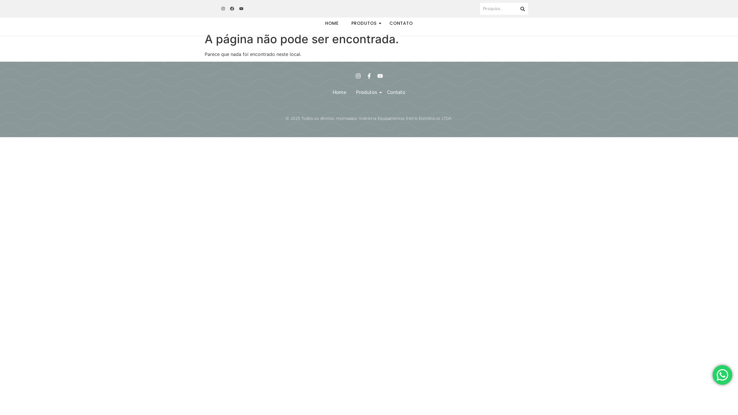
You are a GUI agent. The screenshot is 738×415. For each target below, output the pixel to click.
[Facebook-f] (369, 76)
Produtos (364, 23)
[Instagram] (223, 8)
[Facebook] (232, 8)
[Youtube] (241, 8)
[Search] (522, 9)
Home (332, 23)
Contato (401, 23)
